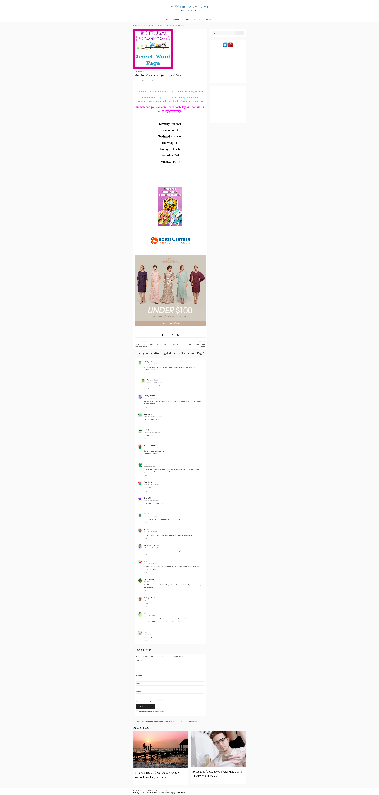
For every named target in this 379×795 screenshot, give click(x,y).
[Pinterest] (230, 44)
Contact (209, 19)
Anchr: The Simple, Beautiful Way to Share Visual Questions (150, 345)
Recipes (186, 19)
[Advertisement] (228, 64)
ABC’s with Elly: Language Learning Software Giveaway (189, 345)
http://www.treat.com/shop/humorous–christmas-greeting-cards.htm (169, 401)
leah (145, 613)
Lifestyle (196, 19)
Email (138, 684)
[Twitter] (225, 44)
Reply (145, 373)
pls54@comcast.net (151, 545)
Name (139, 676)
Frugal (176, 19)
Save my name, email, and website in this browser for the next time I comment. (168, 701)
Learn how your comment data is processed (180, 721)
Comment (140, 660)
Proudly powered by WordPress (145, 793)
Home (167, 19)
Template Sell (181, 793)
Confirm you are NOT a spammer (151, 711)
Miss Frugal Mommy (189, 7)
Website (139, 692)
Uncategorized (140, 71)
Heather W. (150, 80)
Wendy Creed (149, 598)
